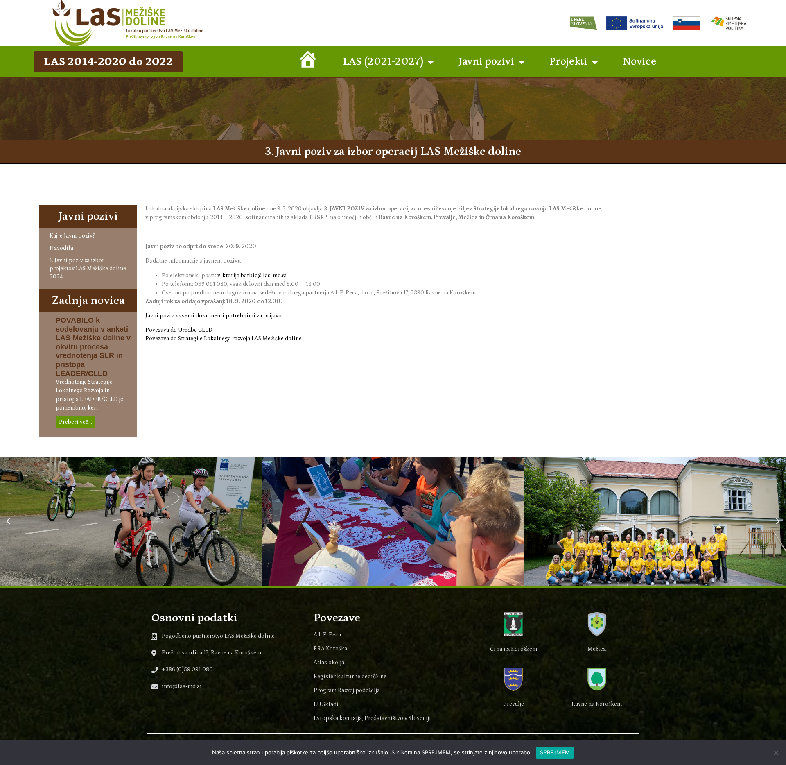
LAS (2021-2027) (383, 62)
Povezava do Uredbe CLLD (178, 330)
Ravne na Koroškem (596, 704)
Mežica (596, 649)
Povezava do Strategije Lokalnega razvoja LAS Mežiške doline (223, 338)
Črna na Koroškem (513, 649)
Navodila (61, 248)
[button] (8, 521)
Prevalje (513, 704)
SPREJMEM (555, 752)
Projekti (568, 62)
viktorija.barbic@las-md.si (252, 275)
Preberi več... (75, 422)
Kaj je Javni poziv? (72, 236)
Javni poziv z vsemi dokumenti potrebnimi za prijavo (213, 315)
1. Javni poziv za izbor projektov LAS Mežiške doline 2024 (88, 268)
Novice (639, 62)
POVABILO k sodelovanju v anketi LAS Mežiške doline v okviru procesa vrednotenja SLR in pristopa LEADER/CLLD (93, 347)
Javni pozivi (486, 62)
